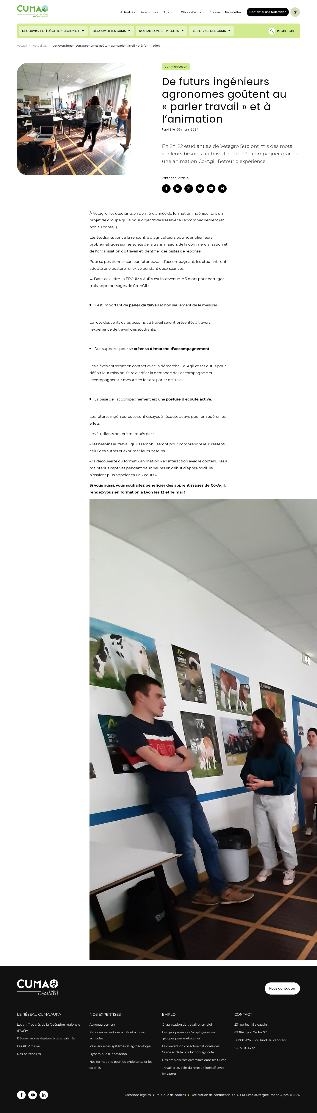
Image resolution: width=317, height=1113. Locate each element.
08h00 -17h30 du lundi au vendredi (260, 1040)
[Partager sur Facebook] (166, 188)
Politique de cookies (170, 1095)
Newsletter (233, 12)
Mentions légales (138, 1095)
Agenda (169, 12)
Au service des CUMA (209, 31)
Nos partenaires (29, 1054)
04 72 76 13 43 (244, 1048)
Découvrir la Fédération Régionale (51, 31)
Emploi (169, 1014)
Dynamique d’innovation (108, 1054)
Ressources (149, 12)
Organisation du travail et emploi (187, 1024)
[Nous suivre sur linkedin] (43, 1095)
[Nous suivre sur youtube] (32, 1095)
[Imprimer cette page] (222, 188)
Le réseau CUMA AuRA (39, 1014)
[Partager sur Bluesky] (200, 188)
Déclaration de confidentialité (213, 1095)
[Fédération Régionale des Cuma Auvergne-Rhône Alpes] (33, 12)
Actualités (127, 12)
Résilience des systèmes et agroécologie (120, 1046)
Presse (215, 12)
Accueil (22, 45)
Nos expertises (105, 1014)
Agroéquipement (102, 1024)
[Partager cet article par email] (211, 188)
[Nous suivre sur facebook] (21, 1095)
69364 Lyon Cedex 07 (250, 1032)
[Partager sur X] (188, 188)
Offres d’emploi (192, 12)
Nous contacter (282, 988)
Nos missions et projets (159, 31)
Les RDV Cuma (28, 1046)
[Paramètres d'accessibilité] (295, 12)
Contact (243, 1014)
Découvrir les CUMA (109, 31)
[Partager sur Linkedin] (177, 188)
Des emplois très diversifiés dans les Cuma (194, 1060)
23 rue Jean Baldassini (251, 1024)
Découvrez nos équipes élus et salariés (46, 1038)
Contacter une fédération (266, 12)
